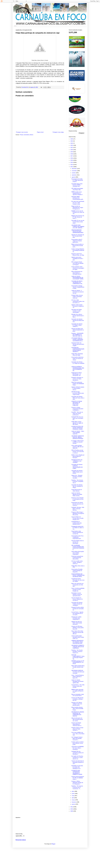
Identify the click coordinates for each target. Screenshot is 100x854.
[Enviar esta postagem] (41, 87)
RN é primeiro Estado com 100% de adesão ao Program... (77, 263)
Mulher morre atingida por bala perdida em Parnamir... (77, 456)
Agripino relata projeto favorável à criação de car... (77, 306)
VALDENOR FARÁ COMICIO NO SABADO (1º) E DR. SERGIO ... (77, 226)
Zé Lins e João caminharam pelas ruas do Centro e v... (77, 301)
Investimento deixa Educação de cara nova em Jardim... (77, 580)
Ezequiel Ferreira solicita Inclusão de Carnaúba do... (77, 609)
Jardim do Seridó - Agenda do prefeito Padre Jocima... (76, 494)
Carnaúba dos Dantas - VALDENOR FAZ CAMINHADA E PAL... (77, 282)
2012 (71, 166)
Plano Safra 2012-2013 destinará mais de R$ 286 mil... (77, 632)
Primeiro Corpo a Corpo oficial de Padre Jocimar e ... (77, 729)
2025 (71, 139)
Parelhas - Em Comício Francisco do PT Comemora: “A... (77, 787)
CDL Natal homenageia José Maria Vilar (77, 189)
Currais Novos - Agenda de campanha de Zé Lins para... (77, 613)
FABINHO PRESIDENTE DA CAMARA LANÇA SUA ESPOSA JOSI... (77, 642)
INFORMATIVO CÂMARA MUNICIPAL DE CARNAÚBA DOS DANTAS (77, 714)
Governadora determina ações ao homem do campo (77, 358)
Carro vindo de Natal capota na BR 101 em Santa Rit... (77, 447)
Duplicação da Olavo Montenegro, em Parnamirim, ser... (76, 374)
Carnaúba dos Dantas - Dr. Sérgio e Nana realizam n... (77, 325)
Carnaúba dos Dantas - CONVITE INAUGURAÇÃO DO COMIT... (77, 466)
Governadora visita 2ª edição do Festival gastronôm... (76, 241)
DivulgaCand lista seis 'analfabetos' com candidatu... (76, 461)
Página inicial (40, 132)
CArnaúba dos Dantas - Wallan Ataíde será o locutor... (77, 472)
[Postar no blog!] (45, 87)
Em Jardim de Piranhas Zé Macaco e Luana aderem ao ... (77, 757)
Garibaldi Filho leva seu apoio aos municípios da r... (77, 418)
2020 (71, 149)
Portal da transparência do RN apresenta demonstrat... (77, 558)
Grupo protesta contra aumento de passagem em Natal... (77, 268)
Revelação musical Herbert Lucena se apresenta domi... (76, 594)
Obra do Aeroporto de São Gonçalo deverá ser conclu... (77, 719)
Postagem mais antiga (58, 132)
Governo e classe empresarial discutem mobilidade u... (77, 409)
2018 (71, 153)
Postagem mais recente (22, 132)
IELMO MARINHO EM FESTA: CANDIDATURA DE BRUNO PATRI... (77, 575)
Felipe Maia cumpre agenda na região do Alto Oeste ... (77, 423)
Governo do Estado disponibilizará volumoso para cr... (76, 724)
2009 (71, 811)
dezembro (74, 168)
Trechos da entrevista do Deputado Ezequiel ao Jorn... (77, 762)
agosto (73, 177)
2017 (71, 156)
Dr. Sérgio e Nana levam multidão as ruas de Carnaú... (77, 442)
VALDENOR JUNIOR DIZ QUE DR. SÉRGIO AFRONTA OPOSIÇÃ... (77, 437)
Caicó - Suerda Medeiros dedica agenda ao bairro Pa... (77, 677)
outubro (74, 172)
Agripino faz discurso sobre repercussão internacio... (76, 623)
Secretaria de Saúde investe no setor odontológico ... (76, 311)
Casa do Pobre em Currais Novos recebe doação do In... (77, 518)
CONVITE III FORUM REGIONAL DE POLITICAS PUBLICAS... (76, 403)
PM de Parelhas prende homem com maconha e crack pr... (77, 451)
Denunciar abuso (21, 840)
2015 (71, 160)
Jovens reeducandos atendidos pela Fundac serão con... (77, 637)
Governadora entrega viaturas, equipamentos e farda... (77, 287)
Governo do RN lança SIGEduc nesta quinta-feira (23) (77, 628)
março (73, 799)
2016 (71, 158)
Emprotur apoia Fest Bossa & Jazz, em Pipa (77, 254)
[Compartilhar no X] (47, 87)
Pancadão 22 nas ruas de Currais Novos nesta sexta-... (77, 222)
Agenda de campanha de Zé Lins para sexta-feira (77, 236)
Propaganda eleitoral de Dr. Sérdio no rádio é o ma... (77, 528)
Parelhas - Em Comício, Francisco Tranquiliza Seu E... (77, 481)
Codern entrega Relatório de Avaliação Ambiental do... (77, 250)
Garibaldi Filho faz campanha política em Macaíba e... (77, 753)
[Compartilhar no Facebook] (48, 87)
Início (15, 25)
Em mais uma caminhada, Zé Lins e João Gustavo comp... (77, 203)
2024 (71, 141)
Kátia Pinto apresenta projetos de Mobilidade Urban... (77, 384)
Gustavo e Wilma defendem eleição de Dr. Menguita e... (77, 783)
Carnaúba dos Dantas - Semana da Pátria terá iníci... (77, 320)
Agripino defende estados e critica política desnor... (77, 388)
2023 (71, 143)
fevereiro (74, 802)
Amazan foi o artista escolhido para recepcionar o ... (76, 618)
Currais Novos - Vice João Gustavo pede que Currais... (77, 686)
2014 (71, 162)
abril (73, 797)
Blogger (53, 843)
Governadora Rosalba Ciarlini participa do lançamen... (76, 571)
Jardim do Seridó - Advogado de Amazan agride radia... (77, 681)
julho (73, 791)
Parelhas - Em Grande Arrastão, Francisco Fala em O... (77, 651)
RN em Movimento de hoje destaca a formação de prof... (76, 273)
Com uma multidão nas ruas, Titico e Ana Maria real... (77, 734)
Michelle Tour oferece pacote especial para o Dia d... (77, 316)
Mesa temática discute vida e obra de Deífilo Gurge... (77, 709)
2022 (71, 145)
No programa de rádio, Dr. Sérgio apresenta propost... (77, 180)
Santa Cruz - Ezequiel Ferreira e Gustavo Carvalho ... (76, 477)
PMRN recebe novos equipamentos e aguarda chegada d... (77, 193)
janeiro (73, 804)
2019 (71, 151)
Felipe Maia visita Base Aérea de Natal (77, 354)
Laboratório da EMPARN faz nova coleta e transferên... (77, 748)
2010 (71, 809)
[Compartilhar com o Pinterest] (50, 87)
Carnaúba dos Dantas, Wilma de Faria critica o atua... (77, 398)
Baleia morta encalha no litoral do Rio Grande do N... (77, 245)
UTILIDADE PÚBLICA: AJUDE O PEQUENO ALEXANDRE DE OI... (77, 339)
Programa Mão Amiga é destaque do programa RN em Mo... (77, 513)
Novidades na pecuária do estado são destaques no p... (77, 767)
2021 (71, 147)
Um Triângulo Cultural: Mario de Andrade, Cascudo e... (77, 738)
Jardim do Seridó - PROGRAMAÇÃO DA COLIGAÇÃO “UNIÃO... (77, 278)
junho (73, 793)
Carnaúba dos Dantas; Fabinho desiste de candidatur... (77, 604)
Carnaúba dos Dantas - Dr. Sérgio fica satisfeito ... (77, 363)
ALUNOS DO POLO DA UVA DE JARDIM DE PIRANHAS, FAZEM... (77, 428)
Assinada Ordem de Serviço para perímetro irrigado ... (77, 344)
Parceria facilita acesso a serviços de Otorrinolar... (77, 542)
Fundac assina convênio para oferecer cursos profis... (77, 743)
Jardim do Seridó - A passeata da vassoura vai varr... (77, 292)
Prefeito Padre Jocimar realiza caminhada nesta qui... (77, 297)
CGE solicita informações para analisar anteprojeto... (77, 553)
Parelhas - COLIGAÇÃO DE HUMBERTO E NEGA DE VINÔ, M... (77, 335)
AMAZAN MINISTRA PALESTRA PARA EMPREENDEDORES (77, 231)
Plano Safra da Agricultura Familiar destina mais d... (77, 667)
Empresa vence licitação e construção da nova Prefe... (77, 499)
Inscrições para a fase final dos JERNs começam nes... (76, 185)
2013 (71, 164)
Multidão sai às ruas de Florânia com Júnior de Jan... (77, 212)
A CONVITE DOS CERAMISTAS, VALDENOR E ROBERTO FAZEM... (77, 772)
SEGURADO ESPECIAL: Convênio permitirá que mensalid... (77, 672)
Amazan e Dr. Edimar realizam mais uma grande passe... (76, 704)
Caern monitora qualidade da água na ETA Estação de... (77, 590)
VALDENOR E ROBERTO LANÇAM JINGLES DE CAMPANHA (77, 647)
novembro (74, 170)
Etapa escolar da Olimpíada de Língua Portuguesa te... (77, 207)
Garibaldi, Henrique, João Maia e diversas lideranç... (77, 509)
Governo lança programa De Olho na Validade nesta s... (77, 778)
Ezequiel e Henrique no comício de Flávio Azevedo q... (77, 379)
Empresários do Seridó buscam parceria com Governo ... (77, 504)
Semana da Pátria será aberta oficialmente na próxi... (77, 330)
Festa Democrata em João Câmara (76, 490)
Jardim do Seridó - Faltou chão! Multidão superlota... (77, 432)
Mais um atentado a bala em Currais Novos (77, 695)
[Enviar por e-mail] (44, 87)
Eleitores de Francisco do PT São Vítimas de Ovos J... (77, 217)
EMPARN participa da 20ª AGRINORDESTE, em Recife (77, 662)
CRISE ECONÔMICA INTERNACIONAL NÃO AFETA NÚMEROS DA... (77, 368)
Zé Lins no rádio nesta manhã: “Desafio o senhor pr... (77, 562)
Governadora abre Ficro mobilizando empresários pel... (77, 537)
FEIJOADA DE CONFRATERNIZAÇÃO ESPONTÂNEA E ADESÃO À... (77, 349)
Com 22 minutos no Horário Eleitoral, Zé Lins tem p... (77, 599)
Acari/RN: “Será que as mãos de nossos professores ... (77, 413)
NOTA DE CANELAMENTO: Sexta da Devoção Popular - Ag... (77, 656)
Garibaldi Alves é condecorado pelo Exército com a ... (76, 523)
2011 (71, 806)
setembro (74, 175)
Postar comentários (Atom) (26, 134)
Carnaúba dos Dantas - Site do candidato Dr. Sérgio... (77, 486)
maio (73, 795)
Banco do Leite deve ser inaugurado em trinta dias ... (77, 585)
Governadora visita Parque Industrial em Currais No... (77, 532)
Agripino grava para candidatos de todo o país (77, 258)
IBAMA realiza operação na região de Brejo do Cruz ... (77, 691)
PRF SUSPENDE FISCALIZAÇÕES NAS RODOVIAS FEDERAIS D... (77, 547)
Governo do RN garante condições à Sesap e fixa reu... (77, 699)
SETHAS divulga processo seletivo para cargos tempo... (77, 393)
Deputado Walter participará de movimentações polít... (77, 198)
